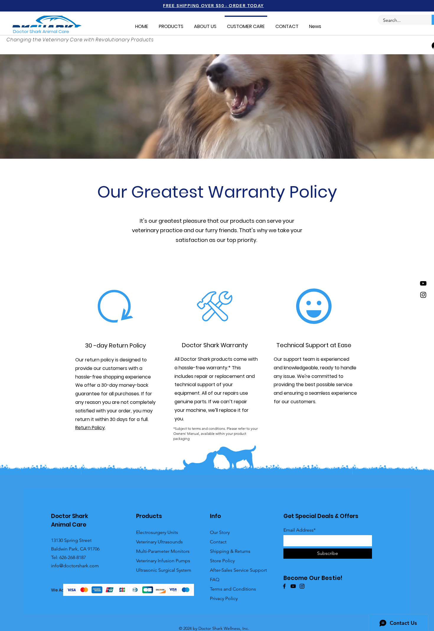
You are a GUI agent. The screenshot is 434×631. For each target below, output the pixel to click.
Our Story (220, 532)
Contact (218, 542)
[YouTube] (423, 283)
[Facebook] (284, 586)
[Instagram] (423, 295)
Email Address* (299, 530)
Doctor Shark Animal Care (41, 31)
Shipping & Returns (230, 551)
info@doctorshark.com (75, 565)
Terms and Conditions (233, 589)
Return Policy (90, 427)
